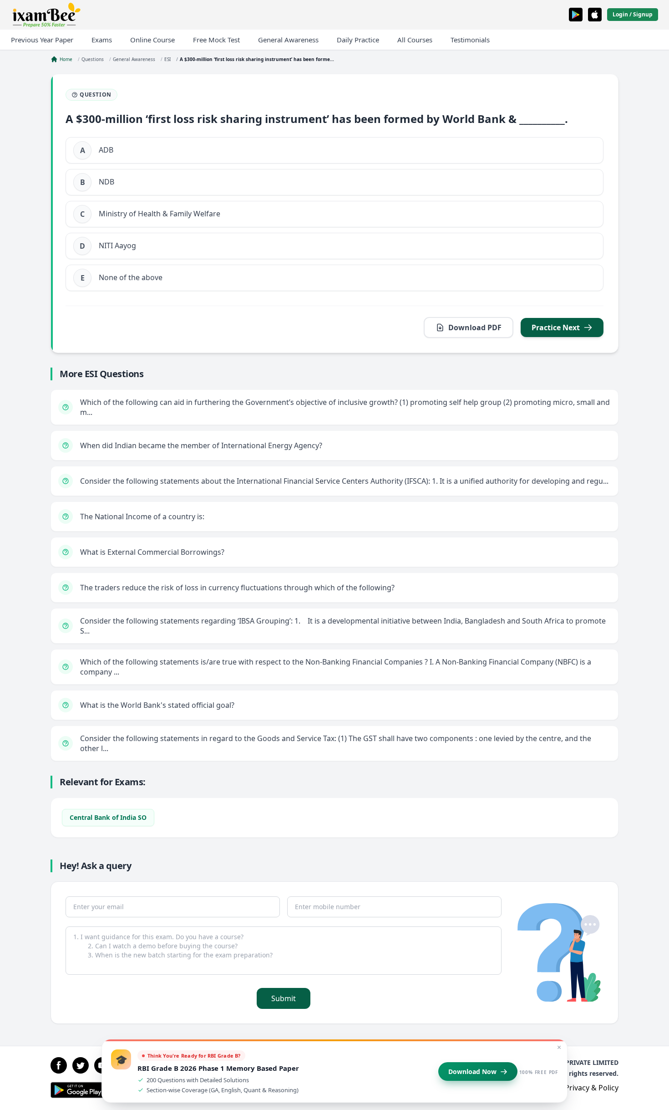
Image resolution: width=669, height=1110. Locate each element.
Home (66, 59)
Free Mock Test (216, 39)
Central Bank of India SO (108, 817)
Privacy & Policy (591, 1088)
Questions (92, 59)
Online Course (152, 39)
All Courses (414, 39)
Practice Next (556, 327)
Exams (101, 39)
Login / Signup (633, 14)
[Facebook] (59, 1065)
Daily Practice (358, 39)
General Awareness (288, 39)
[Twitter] (80, 1065)
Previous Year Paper (42, 39)
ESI (167, 59)
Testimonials (470, 39)
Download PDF (475, 327)
